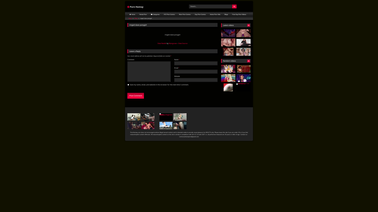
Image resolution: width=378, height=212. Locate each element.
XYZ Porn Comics (169, 14)
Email (176, 68)
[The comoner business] (243, 69)
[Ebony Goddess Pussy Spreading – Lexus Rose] (243, 52)
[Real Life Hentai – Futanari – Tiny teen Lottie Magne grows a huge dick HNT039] (243, 42)
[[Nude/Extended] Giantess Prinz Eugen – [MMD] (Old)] (166, 125)
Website (177, 76)
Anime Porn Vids (215, 14)
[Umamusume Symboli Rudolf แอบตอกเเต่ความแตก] (228, 69)
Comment (130, 59)
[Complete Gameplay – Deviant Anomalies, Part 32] (243, 87)
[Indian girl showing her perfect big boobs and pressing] (228, 87)
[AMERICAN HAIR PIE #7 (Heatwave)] (228, 52)
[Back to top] (372, 206)
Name (176, 59)
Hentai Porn (143, 14)
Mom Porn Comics (185, 14)
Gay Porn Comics (200, 14)
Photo (136, 18)
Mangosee (173, 43)
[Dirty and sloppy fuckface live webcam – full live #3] (180, 125)
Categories (156, 14)
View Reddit (162, 43)
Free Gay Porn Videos (239, 14)
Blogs (226, 14)
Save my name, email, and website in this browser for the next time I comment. (159, 85)
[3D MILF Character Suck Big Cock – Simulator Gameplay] (133, 125)
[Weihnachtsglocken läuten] (166, 117)
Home (133, 14)
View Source (182, 43)
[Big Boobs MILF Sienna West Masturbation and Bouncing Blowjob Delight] (148, 125)
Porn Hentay (136, 6)
